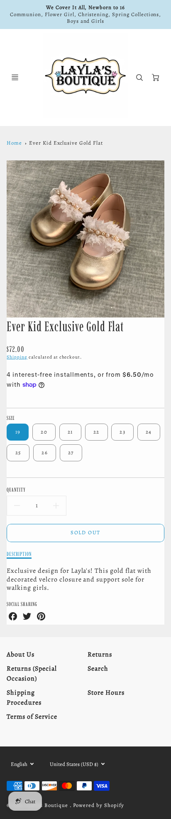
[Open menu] (15, 77)
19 (18, 431)
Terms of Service (32, 716)
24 (149, 431)
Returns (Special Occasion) (31, 673)
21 (70, 431)
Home (14, 142)
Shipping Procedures (24, 697)
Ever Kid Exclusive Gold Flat (66, 142)
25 (18, 452)
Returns (100, 654)
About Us (20, 654)
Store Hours (106, 692)
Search (98, 668)
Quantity (16, 489)
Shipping (17, 357)
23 (122, 431)
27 (71, 452)
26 (45, 452)
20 (44, 431)
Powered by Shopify (98, 805)
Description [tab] (19, 553)
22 (96, 431)
